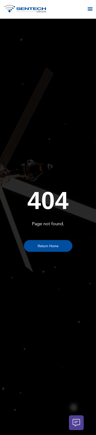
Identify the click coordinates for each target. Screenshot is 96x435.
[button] (90, 9)
